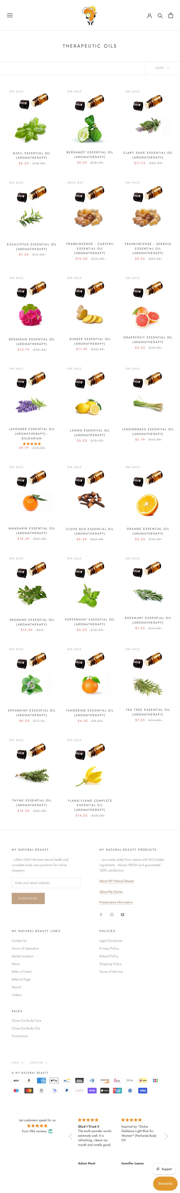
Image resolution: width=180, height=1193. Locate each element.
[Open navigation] (10, 15)
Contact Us (19, 940)
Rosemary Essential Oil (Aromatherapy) (148, 620)
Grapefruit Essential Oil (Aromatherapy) (148, 339)
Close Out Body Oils (26, 1028)
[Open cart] (171, 15)
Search (16, 987)
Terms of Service (111, 971)
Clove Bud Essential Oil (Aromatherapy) (90, 531)
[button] (71, 1136)
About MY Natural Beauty (116, 881)
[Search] (160, 15)
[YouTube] (122, 914)
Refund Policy (108, 956)
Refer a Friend (21, 971)
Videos (17, 994)
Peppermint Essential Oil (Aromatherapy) (90, 621)
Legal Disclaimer (111, 940)
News (16, 963)
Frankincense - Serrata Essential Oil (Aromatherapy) (148, 248)
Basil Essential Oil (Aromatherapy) (32, 155)
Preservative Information (116, 902)
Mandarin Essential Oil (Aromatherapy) (32, 530)
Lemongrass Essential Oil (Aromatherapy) (148, 431)
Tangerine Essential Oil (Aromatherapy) (90, 712)
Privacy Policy (109, 948)
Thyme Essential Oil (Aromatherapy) (32, 802)
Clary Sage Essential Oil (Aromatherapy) (148, 155)
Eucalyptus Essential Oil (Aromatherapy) (32, 246)
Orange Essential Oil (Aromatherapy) (148, 531)
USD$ (15, 1062)
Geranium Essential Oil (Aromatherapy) (32, 341)
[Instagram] (111, 914)
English (36, 1062)
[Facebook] (101, 914)
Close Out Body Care (26, 1020)
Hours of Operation (25, 948)
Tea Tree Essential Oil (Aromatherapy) (148, 712)
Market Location (23, 956)
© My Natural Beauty (30, 1073)
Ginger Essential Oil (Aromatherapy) (90, 341)
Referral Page (21, 979)
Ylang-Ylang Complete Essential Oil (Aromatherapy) (90, 805)
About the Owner (111, 891)
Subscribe (28, 898)
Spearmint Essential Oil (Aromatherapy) (32, 712)
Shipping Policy (110, 963)
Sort (161, 68)
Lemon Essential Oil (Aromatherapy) (90, 432)
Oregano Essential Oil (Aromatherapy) (31, 622)
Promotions (20, 1036)
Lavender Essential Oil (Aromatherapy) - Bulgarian (32, 434)
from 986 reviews (34, 1131)
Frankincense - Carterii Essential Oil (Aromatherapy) (90, 248)
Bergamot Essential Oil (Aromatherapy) (90, 154)
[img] (37, 1126)
